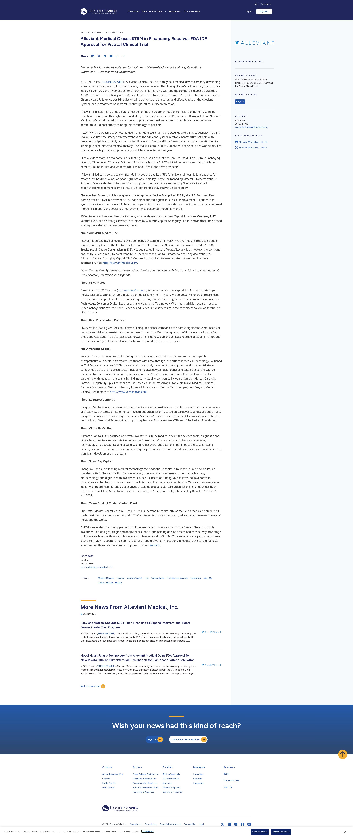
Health (118, 582)
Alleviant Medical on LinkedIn (253, 142)
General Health (105, 582)
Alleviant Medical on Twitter (253, 147)
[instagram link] (249, 824)
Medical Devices (106, 578)
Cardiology (196, 578)
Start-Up (208, 578)
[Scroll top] (342, 754)
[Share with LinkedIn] (93, 56)
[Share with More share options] (123, 56)
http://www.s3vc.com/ (132, 290)
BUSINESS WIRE (112, 82)
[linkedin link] (229, 824)
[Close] (345, 832)
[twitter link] (222, 824)
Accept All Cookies (281, 832)
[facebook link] (242, 824)
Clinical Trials (157, 578)
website (155, 545)
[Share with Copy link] (117, 56)
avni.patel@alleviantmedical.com (97, 567)
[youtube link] (235, 824)
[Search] (256, 4)
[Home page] (99, 11)
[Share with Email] (111, 56)
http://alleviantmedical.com (119, 262)
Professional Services (177, 578)
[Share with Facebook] (105, 56)
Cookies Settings (259, 832)
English (240, 101)
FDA (147, 578)
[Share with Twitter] (99, 56)
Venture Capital (134, 578)
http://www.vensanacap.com (128, 391)
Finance (120, 578)
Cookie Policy (148, 831)
